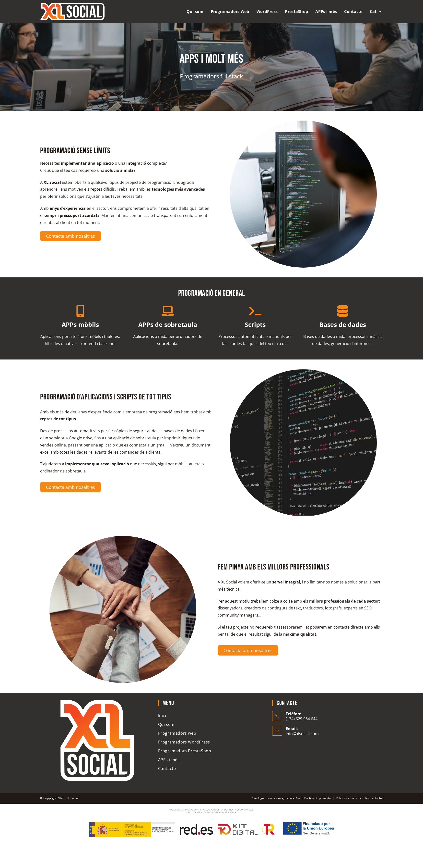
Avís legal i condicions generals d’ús (276, 798)
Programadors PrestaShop (184, 751)
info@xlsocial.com (302, 733)
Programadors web (177, 733)
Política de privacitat (318, 798)
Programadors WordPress (184, 742)
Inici (162, 715)
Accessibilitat (374, 798)
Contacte (167, 768)
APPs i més (169, 759)
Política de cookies (348, 798)
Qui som (166, 724)
